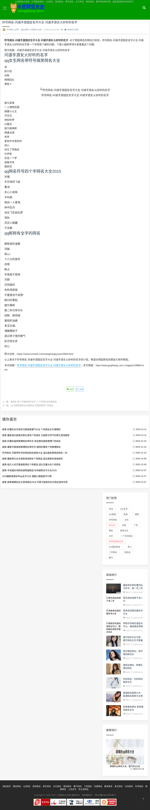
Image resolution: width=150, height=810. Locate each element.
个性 (136, 525)
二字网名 (113, 552)
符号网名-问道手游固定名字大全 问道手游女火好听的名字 (49, 365)
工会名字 (72, 789)
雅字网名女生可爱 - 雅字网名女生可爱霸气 (133, 640)
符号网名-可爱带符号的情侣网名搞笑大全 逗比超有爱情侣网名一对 (34, 453)
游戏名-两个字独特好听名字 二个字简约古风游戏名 (33, 401)
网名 (124, 525)
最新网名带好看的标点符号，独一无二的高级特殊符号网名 (133, 588)
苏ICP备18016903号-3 (105, 795)
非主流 (112, 525)
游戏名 (127, 552)
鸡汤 (111, 509)
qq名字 (124, 509)
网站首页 (7, 786)
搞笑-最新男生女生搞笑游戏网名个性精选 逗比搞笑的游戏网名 (32, 458)
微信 (71, 389)
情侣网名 (67, 786)
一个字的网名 (126, 536)
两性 (111, 530)
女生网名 (57, 786)
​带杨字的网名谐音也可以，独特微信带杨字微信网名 (133, 626)
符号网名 (113, 520)
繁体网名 (108, 786)
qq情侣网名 (114, 547)
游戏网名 (37, 786)
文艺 (111, 536)
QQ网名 (26, 786)
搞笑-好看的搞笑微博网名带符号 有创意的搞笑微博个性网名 (31, 441)
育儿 (130, 547)
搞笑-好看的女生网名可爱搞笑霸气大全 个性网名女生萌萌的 (31, 429)
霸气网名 (78, 786)
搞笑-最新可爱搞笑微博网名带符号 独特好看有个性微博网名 (31, 447)
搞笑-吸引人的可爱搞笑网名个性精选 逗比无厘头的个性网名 (31, 464)
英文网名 (119, 786)
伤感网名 (98, 786)
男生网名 (47, 786)
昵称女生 (124, 530)
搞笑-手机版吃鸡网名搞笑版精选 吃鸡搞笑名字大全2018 (29, 470)
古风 (126, 520)
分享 (81, 389)
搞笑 (137, 514)
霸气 (111, 557)
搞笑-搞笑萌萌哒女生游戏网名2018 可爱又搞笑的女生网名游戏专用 (35, 482)
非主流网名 (83, 789)
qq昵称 (112, 514)
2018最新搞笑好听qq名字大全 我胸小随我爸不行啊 (27, 476)
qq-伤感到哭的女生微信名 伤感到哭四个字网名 (32, 405)
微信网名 (17, 786)
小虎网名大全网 (28, 11)
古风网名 (129, 786)
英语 (125, 514)
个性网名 (88, 786)
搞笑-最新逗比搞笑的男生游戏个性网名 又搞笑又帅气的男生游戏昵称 (35, 435)
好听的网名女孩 (116, 541)
